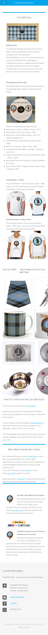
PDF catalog (31, 406)
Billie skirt (21, 479)
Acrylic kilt (26, 470)
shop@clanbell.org (37, 423)
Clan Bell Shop (18, 510)
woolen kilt (11, 473)
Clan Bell (13, 603)
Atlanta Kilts (32, 456)
